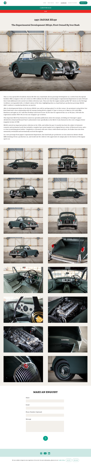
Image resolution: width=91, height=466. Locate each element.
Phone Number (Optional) (34, 412)
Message (28, 419)
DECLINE (76, 460)
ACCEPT (69, 460)
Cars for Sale (45, 8)
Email (27, 405)
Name (28, 397)
